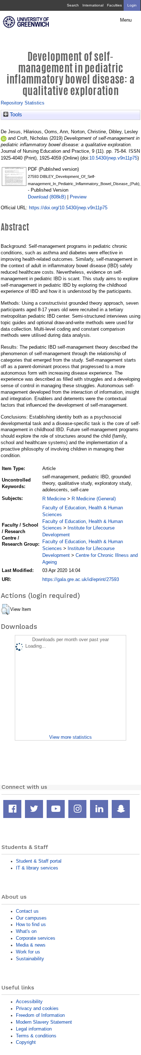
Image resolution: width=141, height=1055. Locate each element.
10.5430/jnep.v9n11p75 (113, 158)
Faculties (114, 5)
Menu (126, 20)
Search (73, 5)
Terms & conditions (36, 1035)
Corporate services (35, 938)
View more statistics (70, 737)
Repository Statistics (22, 103)
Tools (15, 114)
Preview (78, 197)
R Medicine (54, 498)
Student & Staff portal (38, 861)
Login (132, 5)
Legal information (34, 1029)
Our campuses (31, 918)
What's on (26, 931)
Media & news (31, 945)
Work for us (28, 952)
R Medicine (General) (94, 498)
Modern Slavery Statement (44, 1022)
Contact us (27, 911)
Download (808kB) (47, 197)
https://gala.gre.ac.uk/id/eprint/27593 (80, 579)
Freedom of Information (40, 1015)
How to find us (31, 924)
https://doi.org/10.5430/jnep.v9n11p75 (68, 207)
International (92, 5)
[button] (5, 609)
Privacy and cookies (37, 1008)
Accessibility (29, 1001)
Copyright (26, 1042)
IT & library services (37, 868)
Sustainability (30, 958)
